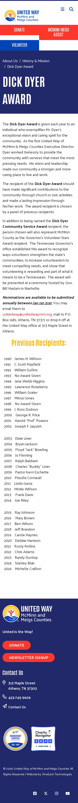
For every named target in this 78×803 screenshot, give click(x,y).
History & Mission (36, 60)
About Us (10, 60)
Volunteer (19, 44)
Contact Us (17, 707)
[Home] (39, 0)
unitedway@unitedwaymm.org (27, 314)
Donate (19, 29)
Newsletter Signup (28, 657)
